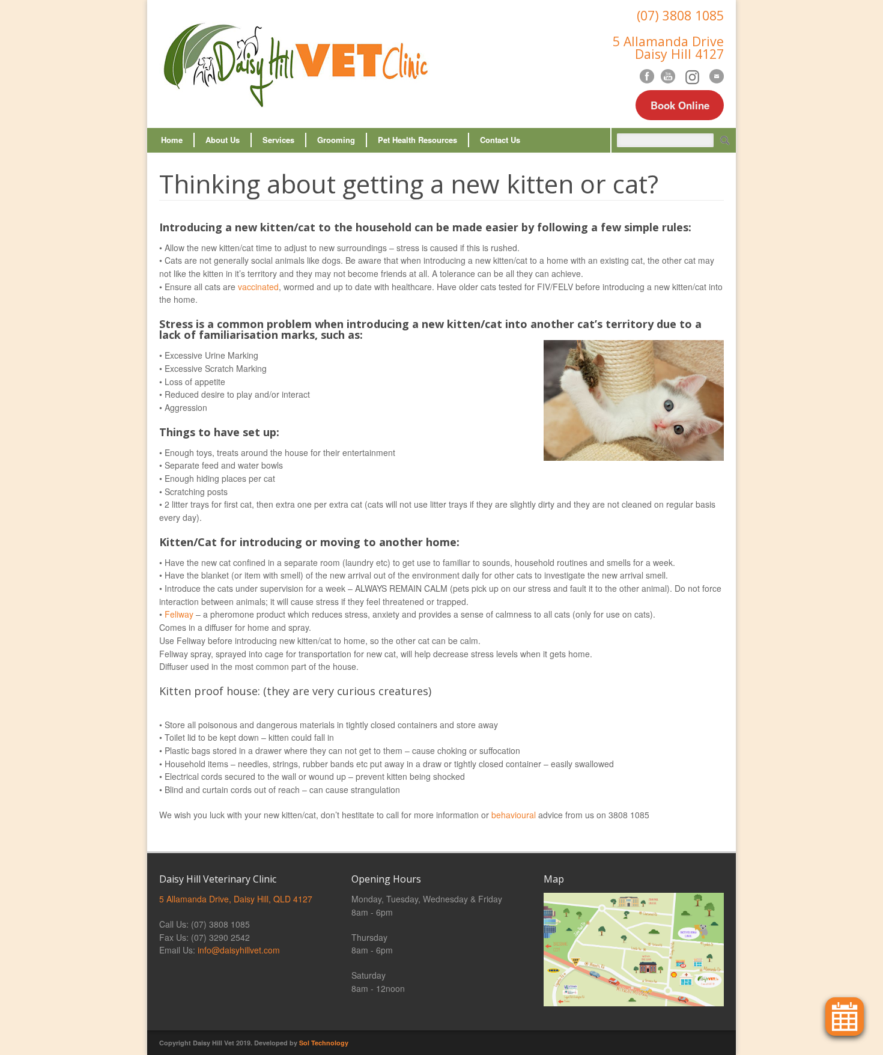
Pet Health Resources (417, 139)
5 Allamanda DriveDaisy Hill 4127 (668, 47)
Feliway (179, 614)
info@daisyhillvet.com (239, 950)
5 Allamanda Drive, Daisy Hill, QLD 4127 (235, 899)
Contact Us (500, 139)
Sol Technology (323, 1042)
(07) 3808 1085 (680, 15)
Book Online (680, 105)
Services (278, 139)
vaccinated (258, 287)
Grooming (336, 139)
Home (172, 139)
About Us (222, 139)
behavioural (513, 815)
